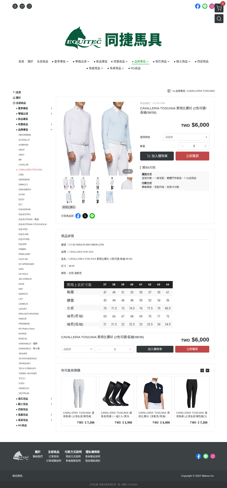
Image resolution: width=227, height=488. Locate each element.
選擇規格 (145, 137)
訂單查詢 (54, 456)
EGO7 (21, 199)
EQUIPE (23, 244)
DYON (22, 194)
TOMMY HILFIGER (28, 373)
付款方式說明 (73, 452)
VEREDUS (24, 388)
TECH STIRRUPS (27, 368)
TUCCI (22, 378)
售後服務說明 (73, 460)
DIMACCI (23, 184)
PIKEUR (23, 319)
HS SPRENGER (26, 264)
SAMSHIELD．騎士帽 (29, 348)
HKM (21, 269)
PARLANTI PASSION (29, 314)
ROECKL (23, 338)
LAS (21, 299)
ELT (20, 204)
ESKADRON (25, 209)
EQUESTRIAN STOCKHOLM (32, 224)
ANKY (21, 155)
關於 (38, 452)
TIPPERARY (25, 363)
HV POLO (23, 274)
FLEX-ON (23, 259)
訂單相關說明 (53, 460)
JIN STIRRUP (25, 279)
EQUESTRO (25, 214)
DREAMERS (25, 189)
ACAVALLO (24, 140)
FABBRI (22, 249)
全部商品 (53, 452)
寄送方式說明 (73, 456)
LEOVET (23, 309)
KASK (21, 284)
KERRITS (23, 294)
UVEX (21, 383)
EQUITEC (23, 229)
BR (20, 160)
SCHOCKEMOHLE (28, 358)
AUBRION (23, 145)
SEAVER (23, 353)
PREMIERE (24, 324)
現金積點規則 (92, 460)
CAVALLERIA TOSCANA (30, 169)
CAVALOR (24, 164)
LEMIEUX (23, 304)
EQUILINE (24, 234)
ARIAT (22, 150)
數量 (142, 146)
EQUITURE (24, 239)
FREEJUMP (24, 254)
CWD (21, 174)
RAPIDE (23, 333)
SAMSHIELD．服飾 (28, 343)
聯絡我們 (38, 456)
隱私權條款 (93, 452)
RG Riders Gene (27, 329)
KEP (21, 289)
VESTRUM (24, 393)
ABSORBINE (25, 135)
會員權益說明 (92, 456)
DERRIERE (24, 179)
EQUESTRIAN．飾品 (29, 219)
